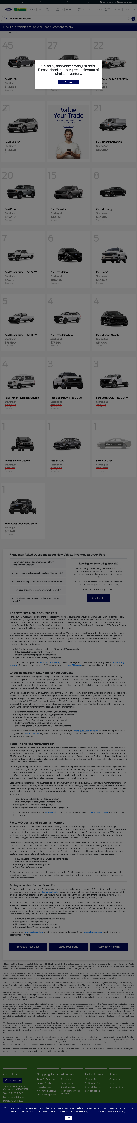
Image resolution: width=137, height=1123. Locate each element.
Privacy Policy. (117, 1111)
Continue (68, 82)
